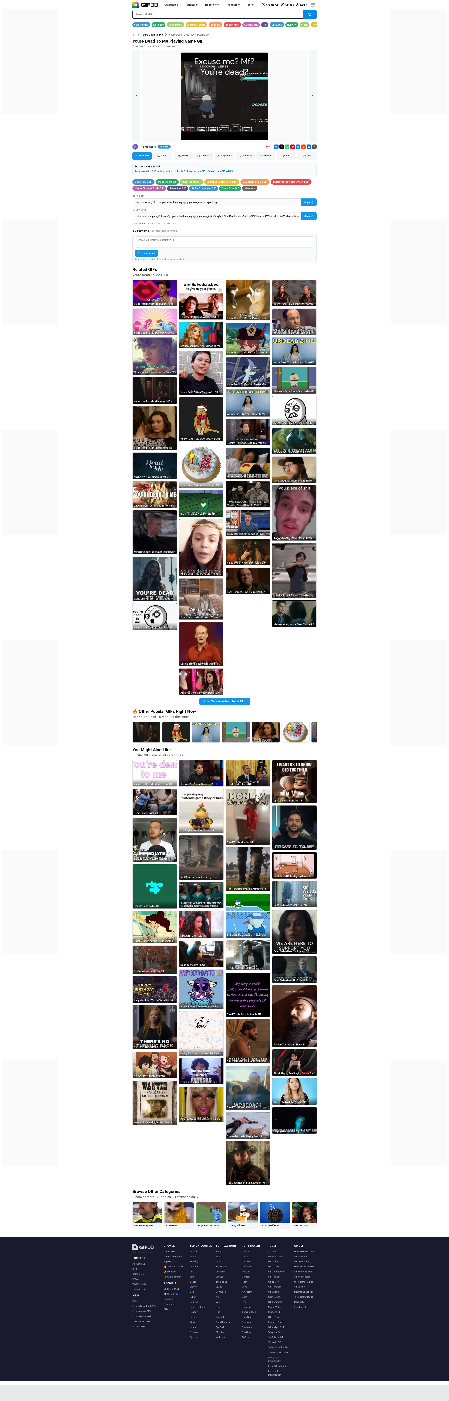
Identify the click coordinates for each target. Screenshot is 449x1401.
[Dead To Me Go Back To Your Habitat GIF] (201, 1104)
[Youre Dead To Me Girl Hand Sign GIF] (294, 351)
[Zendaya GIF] (215, 24)
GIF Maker (273, 1261)
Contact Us (138, 1274)
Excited (219, 1276)
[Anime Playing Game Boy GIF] (155, 1065)
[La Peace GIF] (158, 24)
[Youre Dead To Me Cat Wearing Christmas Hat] (176, 732)
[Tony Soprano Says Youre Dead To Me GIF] (248, 581)
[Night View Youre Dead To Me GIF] (155, 466)
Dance (193, 1281)
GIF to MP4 (273, 1281)
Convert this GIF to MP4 (220, 171)
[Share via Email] (314, 146)
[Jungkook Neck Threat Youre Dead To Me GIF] (294, 570)
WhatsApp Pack (276, 1327)
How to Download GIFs (144, 1306)
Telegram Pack (275, 1332)
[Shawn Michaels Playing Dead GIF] (248, 1125)
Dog (192, 1291)
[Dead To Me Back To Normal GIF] (201, 895)
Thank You (221, 1266)
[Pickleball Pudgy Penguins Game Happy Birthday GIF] (248, 916)
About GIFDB (139, 1263)
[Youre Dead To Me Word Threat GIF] (155, 773)
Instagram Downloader (274, 1359)
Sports (193, 1337)
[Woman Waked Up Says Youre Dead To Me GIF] (248, 463)
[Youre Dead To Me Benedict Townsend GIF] (248, 523)
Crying (219, 1286)
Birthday (194, 1261)
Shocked (220, 1332)
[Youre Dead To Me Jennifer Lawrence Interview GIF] (294, 293)
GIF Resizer (274, 1276)
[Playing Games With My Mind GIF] (294, 1120)
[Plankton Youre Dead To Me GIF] (201, 503)
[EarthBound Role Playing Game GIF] (294, 865)
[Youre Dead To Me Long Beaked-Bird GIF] (248, 372)
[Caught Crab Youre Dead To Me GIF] (155, 494)
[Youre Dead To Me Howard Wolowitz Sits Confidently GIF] (201, 599)
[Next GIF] (313, 96)
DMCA (135, 1279)
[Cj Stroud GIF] (277, 24)
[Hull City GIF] (291, 24)
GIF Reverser (274, 1286)
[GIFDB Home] (133, 34)
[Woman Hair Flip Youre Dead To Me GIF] (248, 402)
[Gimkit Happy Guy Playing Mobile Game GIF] (294, 1062)
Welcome (221, 1337)
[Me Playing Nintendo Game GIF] (201, 811)
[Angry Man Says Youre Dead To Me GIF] (294, 513)
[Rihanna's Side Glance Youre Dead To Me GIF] (155, 356)
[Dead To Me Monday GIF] (248, 817)
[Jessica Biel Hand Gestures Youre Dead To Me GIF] (248, 432)
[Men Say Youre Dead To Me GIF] (248, 494)
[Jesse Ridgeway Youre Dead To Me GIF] (294, 470)
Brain (244, 1297)
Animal (193, 1251)
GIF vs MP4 (299, 1286)
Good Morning (223, 1322)
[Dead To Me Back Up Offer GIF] (294, 969)
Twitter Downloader (278, 1352)
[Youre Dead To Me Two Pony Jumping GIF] (155, 322)
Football (246, 1271)
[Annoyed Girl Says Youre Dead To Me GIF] (201, 682)
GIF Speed (273, 1291)
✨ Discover (170, 1271)
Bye (218, 1307)
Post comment (146, 253)
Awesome (247, 1291)
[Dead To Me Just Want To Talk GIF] (294, 894)
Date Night (247, 1317)
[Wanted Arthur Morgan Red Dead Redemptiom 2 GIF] (155, 1103)
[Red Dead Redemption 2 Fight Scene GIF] (201, 857)
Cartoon (194, 1266)
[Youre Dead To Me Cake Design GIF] (201, 466)
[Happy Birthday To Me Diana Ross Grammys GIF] (155, 989)
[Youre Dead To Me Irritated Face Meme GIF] (155, 616)
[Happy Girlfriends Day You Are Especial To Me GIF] (201, 1033)
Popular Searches (173, 1276)
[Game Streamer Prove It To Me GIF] (294, 828)
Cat (191, 1271)
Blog (134, 1269)
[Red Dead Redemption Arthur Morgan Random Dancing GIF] (248, 869)
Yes (218, 1302)
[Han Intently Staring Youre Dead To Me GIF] (201, 299)
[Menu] (313, 4)
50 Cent (246, 1337)
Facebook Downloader (274, 1373)
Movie (193, 1322)
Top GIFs (168, 1261)
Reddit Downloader (278, 1366)
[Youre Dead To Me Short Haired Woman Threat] (266, 732)
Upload (289, 4)
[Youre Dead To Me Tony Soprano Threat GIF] (294, 322)
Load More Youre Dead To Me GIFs (224, 701)
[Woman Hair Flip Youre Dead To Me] (206, 732)
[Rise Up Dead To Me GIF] (155, 886)
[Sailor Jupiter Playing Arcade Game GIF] (155, 927)
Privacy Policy (139, 1284)
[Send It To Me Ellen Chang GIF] (294, 1091)
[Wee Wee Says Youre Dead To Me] (236, 732)
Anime (193, 1256)
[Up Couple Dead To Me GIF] (294, 781)
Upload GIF (169, 1299)
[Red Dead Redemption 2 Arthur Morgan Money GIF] (248, 1163)
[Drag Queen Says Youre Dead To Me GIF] (201, 335)
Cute (192, 1276)
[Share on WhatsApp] (287, 146)
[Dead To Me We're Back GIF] (248, 1088)
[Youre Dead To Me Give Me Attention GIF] (201, 547)
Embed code (139, 210)
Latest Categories (173, 1256)
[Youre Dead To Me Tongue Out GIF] (201, 373)
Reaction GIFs (301, 1307)
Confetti (246, 1276)
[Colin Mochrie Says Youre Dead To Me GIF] (201, 644)
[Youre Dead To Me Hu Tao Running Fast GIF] (248, 339)
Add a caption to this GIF (171, 171)
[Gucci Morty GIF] (251, 24)
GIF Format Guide (303, 1281)
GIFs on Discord (302, 1276)
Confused (221, 1291)
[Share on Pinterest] (292, 146)
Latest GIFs (169, 1251)
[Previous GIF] (136, 96)
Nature (193, 1327)
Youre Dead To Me (152, 34)
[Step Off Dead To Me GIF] (201, 924)
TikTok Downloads (303, 1297)
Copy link (138, 196)
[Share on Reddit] (303, 146)
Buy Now (246, 1332)
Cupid (245, 1256)
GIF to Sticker (275, 1317)
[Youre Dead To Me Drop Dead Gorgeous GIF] (155, 293)
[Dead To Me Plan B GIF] (248, 773)
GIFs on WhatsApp (303, 1271)
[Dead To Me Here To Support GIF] (294, 932)
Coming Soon (249, 1312)
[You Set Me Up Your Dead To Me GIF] (248, 1041)
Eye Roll (220, 1327)
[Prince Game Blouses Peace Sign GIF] (201, 1071)
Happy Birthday (197, 1307)
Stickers (191, 4)
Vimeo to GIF (274, 1342)
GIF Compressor (276, 1271)
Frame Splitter (275, 1297)
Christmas (247, 1266)
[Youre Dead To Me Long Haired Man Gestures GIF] (248, 552)
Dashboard (169, 1304)
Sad (218, 1256)
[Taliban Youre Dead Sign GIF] (294, 1016)
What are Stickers (141, 1321)
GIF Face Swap (275, 1256)
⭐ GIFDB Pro (171, 1294)
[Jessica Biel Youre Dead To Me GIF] (201, 773)
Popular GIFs (138, 1326)
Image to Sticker (276, 1322)
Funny (193, 1297)
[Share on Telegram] (298, 146)
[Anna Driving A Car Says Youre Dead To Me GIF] (155, 532)
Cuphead (246, 1261)
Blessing (246, 1322)
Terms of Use (139, 1289)
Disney (193, 1286)
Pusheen (194, 1332)
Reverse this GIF (196, 171)
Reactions (211, 4)
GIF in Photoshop (302, 1261)
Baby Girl (246, 1307)
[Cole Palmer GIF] (141, 24)
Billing (167, 1309)
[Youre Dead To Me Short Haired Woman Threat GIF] (155, 428)
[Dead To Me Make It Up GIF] (248, 955)
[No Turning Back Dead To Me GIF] (155, 1027)
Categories (171, 4)
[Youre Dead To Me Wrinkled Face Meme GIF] (294, 410)
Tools (249, 4)
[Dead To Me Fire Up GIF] (201, 954)
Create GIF (272, 4)
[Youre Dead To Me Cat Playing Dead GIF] (248, 300)
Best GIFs (299, 1302)
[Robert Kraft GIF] (232, 24)
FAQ (134, 1301)
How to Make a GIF (142, 1316)
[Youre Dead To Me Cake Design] (296, 732)
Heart (244, 1281)
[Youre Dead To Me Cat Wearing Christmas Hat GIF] (201, 419)
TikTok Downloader (278, 1347)
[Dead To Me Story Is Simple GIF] (248, 995)
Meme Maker (274, 1307)
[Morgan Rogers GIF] (196, 24)
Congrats (220, 1317)
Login (303, 4)
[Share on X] (281, 146)
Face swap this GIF (145, 171)
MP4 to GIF (273, 1266)
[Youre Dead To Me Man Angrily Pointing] (146, 732)
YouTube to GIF (275, 1337)
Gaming (194, 1302)
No (217, 1297)
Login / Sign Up (172, 1289)
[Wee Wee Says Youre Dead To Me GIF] (294, 380)
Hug (218, 1312)
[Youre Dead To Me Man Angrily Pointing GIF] (155, 390)
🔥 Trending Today (173, 1266)
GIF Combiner (275, 1302)
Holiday (193, 1312)
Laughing (220, 1271)
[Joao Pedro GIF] (175, 24)
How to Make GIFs (304, 1251)
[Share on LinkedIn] (309, 146)
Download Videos (303, 1291)
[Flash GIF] (304, 24)
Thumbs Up (222, 1281)
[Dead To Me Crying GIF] (155, 802)
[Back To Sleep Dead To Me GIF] (155, 840)
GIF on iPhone (301, 1256)
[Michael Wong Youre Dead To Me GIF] (294, 613)
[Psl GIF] (264, 24)
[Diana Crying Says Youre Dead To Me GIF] (155, 579)
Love (192, 1317)
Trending (231, 4)
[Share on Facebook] (276, 146)
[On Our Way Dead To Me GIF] (155, 960)
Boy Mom (247, 1327)
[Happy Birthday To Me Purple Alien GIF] (201, 989)
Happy (219, 1251)
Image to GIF (274, 1312)
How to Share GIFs (141, 1311)
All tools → (274, 1251)
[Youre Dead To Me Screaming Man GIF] (294, 441)
